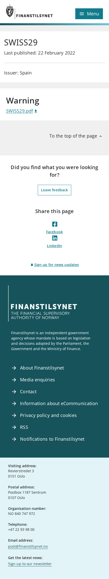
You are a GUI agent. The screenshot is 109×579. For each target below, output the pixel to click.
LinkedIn (54, 245)
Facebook (54, 231)
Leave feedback (54, 190)
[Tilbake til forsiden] (30, 11)
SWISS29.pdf (19, 111)
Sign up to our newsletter (30, 563)
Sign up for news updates (56, 264)
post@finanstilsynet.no (28, 546)
